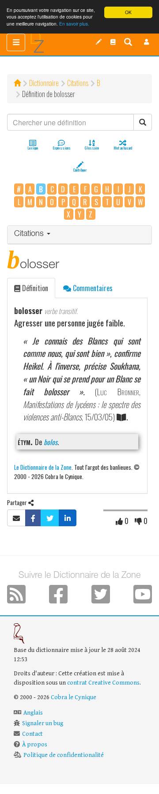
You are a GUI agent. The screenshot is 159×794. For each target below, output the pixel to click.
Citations (77, 83)
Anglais (33, 712)
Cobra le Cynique (73, 697)
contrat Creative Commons (103, 682)
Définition (34, 288)
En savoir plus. (74, 23)
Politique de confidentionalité (63, 755)
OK (128, 12)
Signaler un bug (42, 723)
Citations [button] (30, 234)
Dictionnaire (44, 83)
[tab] (79, 235)
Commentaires (92, 288)
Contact (32, 734)
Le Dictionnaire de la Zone (43, 467)
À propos (34, 744)
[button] (147, 42)
